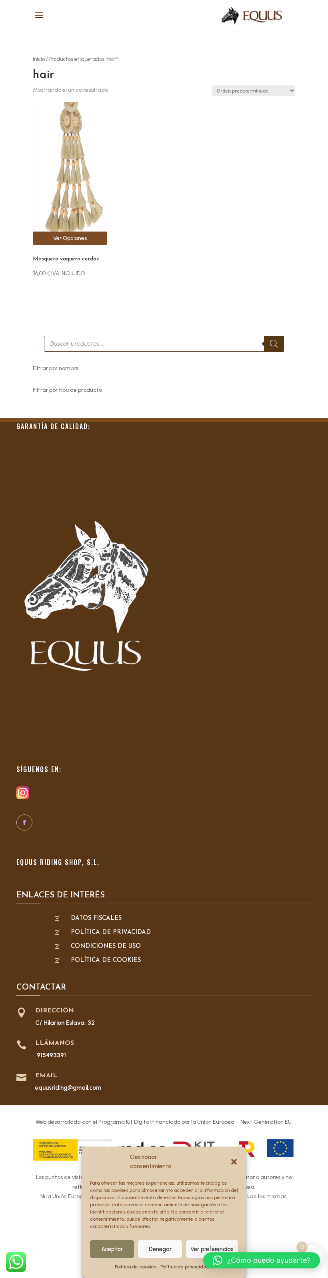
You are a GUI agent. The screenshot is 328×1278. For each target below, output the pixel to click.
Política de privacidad (184, 1267)
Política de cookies (135, 1267)
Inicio (39, 59)
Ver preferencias (212, 1249)
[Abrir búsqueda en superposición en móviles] (164, 344)
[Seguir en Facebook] (24, 822)
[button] (234, 1162)
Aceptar (112, 1249)
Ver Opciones (70, 238)
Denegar (160, 1249)
